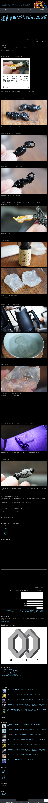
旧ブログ (4, 793)
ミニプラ (35, 39)
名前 (26, 601)
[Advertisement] (24, 30)
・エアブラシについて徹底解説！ (8, 672)
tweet (5, 527)
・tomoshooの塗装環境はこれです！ (9, 674)
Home (6, 9)
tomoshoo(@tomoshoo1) (19, 47)
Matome (30, 12)
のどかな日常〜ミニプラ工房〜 (16, 4)
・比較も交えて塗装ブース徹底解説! (8, 673)
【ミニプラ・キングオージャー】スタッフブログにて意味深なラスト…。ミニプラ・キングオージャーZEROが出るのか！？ (14, 612)
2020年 (3, 775)
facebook (6, 525)
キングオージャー (29, 39)
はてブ (5, 529)
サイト (25, 605)
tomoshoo (31, 802)
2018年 (3, 776)
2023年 (3, 772)
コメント (18, 598)
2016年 (3, 778)
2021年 (3, 774)
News (30, 9)
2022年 (3, 773)
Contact (42, 12)
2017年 (3, 777)
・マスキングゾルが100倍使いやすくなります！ (11, 675)
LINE (4, 531)
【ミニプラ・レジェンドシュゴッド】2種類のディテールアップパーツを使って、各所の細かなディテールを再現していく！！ (33, 612)
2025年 (3, 770)
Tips (6, 12)
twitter (3, 794)
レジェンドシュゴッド (42, 39)
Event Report (18, 12)
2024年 (3, 771)
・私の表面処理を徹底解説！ (7, 669)
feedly (5, 534)
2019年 (3, 776)
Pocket (5, 532)
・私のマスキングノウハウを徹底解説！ (9, 670)
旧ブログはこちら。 (5, 621)
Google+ (5, 528)
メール (25, 603)
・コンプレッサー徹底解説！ (7, 673)
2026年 (3, 769)
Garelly (42, 9)
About (18, 9)
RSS (4, 533)
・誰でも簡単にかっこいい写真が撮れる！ (10, 671)
